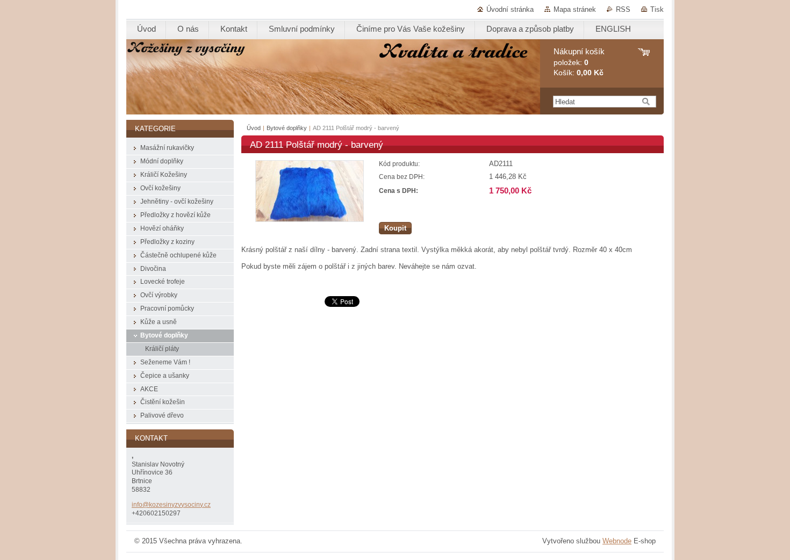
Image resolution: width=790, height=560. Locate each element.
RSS (623, 9)
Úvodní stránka (510, 9)
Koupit (395, 228)
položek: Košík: (579, 62)
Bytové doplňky (287, 128)
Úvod (254, 128)
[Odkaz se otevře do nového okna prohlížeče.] (309, 220)
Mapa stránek (575, 9)
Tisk (657, 9)
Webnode (616, 541)
